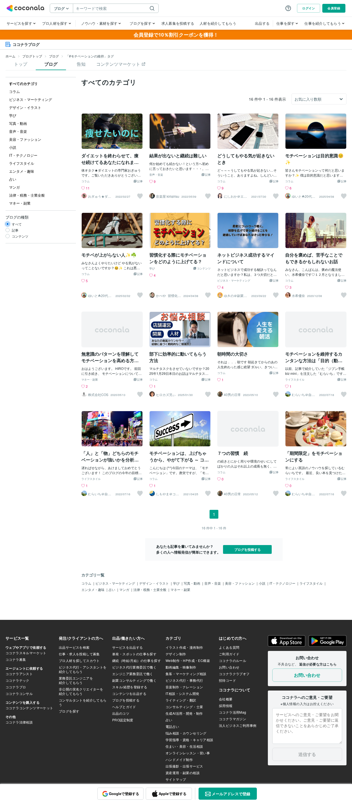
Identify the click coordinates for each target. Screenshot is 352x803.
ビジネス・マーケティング (233, 280)
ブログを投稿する (247, 549)
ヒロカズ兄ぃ (166, 394)
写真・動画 (192, 583)
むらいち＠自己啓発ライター (303, 394)
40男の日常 (232, 394)
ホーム (10, 56)
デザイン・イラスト (154, 583)
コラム (85, 181)
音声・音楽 (156, 175)
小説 (262, 583)
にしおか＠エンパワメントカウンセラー (235, 196)
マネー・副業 (89, 379)
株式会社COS (98, 394)
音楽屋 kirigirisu (167, 196)
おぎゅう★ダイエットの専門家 (99, 196)
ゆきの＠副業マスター (235, 295)
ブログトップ (32, 56)
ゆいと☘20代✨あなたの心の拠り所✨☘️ (304, 196)
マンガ (124, 589)
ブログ (54, 56)
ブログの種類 (17, 217)
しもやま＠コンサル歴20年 (167, 494)
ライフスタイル (294, 379)
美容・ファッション (240, 583)
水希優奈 (298, 295)
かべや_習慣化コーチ (168, 295)
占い (112, 589)
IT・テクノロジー (283, 583)
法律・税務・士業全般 (150, 589)
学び (152, 268)
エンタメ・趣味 (93, 589)
